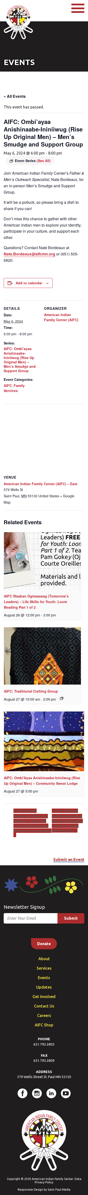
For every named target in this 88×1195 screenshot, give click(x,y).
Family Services (14, 388)
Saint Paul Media (59, 1189)
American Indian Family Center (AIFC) (61, 317)
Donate (44, 943)
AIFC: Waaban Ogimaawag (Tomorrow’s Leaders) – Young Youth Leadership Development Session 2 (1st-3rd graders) (32, 821)
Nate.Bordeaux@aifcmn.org (29, 254)
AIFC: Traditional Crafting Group (31, 691)
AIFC (8, 385)
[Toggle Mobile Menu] (77, 8)
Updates (44, 987)
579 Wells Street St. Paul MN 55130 (44, 1077)
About (44, 959)
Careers (44, 1015)
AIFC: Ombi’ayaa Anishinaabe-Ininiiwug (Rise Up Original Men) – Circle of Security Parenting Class (67, 821)
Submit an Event (68, 859)
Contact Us (44, 1006)
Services (44, 968)
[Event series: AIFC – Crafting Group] (61, 698)
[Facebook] (22, 1093)
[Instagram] (37, 1093)
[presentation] (42, 560)
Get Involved (44, 996)
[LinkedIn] (51, 1093)
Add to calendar (29, 282)
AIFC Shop (44, 1025)
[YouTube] (66, 1093)
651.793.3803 (44, 1044)
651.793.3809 (44, 1061)
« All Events (15, 96)
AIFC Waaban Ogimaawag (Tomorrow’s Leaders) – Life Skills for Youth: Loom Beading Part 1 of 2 (36, 601)
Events (44, 977)
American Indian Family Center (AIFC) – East (40, 483)
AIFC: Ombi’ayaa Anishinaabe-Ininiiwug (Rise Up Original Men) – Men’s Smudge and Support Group (20, 359)
